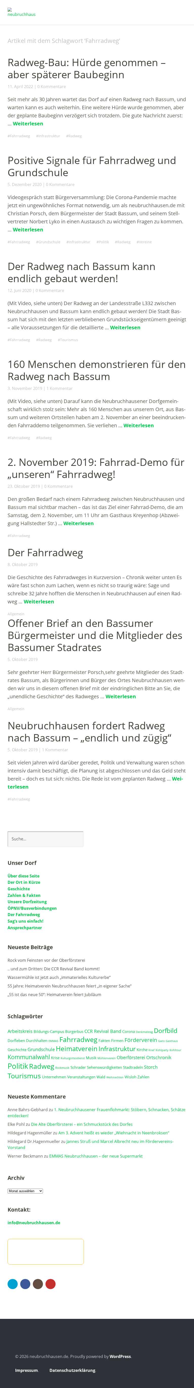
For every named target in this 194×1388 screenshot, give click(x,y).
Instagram (38, 1284)
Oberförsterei (131, 1057)
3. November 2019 (25, 388)
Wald (100, 1076)
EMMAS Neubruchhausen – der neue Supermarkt (96, 1156)
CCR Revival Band (102, 1031)
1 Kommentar (59, 388)
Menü (182, 10)
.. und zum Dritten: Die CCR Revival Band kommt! (54, 969)
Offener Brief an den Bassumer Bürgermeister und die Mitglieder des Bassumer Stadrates (95, 635)
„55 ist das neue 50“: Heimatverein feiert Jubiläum (54, 994)
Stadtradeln (133, 1067)
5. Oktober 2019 (23, 659)
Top (173, 1371)
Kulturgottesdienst (73, 1058)
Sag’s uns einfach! (25, 921)
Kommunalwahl (29, 1057)
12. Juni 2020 (19, 290)
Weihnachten (115, 1077)
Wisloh (130, 1076)
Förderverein (141, 1040)
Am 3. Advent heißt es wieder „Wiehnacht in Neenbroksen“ (113, 1133)
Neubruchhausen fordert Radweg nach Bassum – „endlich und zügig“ (89, 731)
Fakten (104, 1040)
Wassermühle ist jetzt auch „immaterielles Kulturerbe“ (59, 977)
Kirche (142, 1049)
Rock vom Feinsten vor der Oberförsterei (46, 960)
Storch (151, 1067)
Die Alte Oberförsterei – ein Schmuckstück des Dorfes (82, 1124)
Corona (128, 1031)
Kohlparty (162, 1050)
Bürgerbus (74, 1031)
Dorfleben (16, 1040)
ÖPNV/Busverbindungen (32, 908)
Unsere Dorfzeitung (27, 901)
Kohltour (175, 1050)
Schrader (78, 1067)
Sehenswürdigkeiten (104, 1067)
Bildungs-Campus (49, 1031)
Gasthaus (172, 1041)
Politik (104, 241)
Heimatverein (77, 1048)
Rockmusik (62, 1068)
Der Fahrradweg (45, 552)
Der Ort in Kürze (24, 882)
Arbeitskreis (20, 1031)
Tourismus (69, 339)
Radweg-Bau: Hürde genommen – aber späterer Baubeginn (87, 68)
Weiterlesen (28, 123)
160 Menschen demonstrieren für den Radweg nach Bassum (97, 370)
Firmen (117, 1040)
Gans (161, 1041)
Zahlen (143, 1076)
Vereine (145, 241)
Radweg (75, 136)
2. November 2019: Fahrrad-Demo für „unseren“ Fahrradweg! (96, 468)
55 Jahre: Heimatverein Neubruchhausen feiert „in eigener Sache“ (70, 986)
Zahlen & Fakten (24, 895)
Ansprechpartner (25, 927)
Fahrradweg (20, 136)
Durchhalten (36, 1040)
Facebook (25, 1284)
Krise (55, 1057)
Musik (91, 1057)
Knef (152, 1050)
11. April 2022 (20, 86)
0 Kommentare (51, 86)
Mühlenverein (107, 1058)
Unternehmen (54, 1076)
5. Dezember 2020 (25, 184)
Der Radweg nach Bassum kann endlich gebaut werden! (82, 272)
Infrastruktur (49, 136)
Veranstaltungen (81, 1076)
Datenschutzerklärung (72, 1370)
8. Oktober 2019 (23, 564)
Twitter (13, 1284)
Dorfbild (165, 1030)
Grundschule (49, 241)
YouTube (50, 1284)
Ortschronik (158, 1057)
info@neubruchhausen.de (34, 1222)
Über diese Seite (23, 876)
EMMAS (53, 1041)
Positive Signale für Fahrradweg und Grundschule (92, 166)
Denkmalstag (144, 1032)
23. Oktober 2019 (24, 486)
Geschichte (19, 889)
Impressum (26, 1370)
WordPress (120, 1356)
